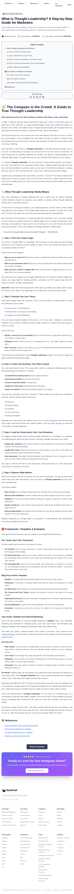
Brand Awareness (44, 822)
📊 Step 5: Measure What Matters (18, 67)
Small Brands (24, 812)
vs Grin (59, 854)
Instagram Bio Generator (46, 855)
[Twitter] (13, 800)
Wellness (59, 818)
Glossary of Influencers (9, 825)
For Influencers (59, 5)
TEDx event (65, 122)
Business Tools (43, 838)
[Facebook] (10, 800)
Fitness (4, 851)
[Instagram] (3, 800)
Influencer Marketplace (9, 812)
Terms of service (36, 890)
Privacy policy (47, 890)
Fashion (59, 812)
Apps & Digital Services (27, 822)
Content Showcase (26, 838)
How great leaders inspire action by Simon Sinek (21, 725)
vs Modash (60, 847)
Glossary (23, 860)
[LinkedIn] (17, 800)
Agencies (23, 825)
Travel (4, 857)
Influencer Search (7, 815)
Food (3, 860)
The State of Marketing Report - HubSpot (18, 732)
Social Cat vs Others (63, 838)
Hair (3, 864)
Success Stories (25, 844)
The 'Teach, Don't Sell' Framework (18, 75)
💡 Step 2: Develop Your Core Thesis (19, 55)
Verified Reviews (25, 841)
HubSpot (10, 315)
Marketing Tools (43, 841)
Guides (22, 864)
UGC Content (43, 825)
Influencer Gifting (7, 818)
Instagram (42, 812)
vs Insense (60, 844)
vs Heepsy (60, 851)
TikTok (40, 815)
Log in (70, 4)
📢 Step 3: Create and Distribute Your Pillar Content (24, 59)
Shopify (41, 818)
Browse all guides (37, 747)
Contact (22, 854)
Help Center (24, 851)
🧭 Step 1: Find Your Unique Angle (19, 52)
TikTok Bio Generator (45, 875)
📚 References (10, 87)
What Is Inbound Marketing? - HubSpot (18, 729)
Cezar (14, 36)
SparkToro (53, 420)
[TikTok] (6, 800)
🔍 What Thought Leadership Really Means (20, 48)
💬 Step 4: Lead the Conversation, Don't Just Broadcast (26, 63)
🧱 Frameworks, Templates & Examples (18, 71)
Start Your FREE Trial (35, 770)
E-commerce (24, 818)
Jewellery (60, 825)
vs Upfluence (61, 841)
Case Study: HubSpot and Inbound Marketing (22, 82)
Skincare (59, 822)
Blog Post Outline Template (16, 79)
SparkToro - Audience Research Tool (17, 736)
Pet (3, 867)
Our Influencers (25, 847)
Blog (21, 857)
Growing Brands (25, 815)
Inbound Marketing (8, 634)
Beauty (59, 815)
